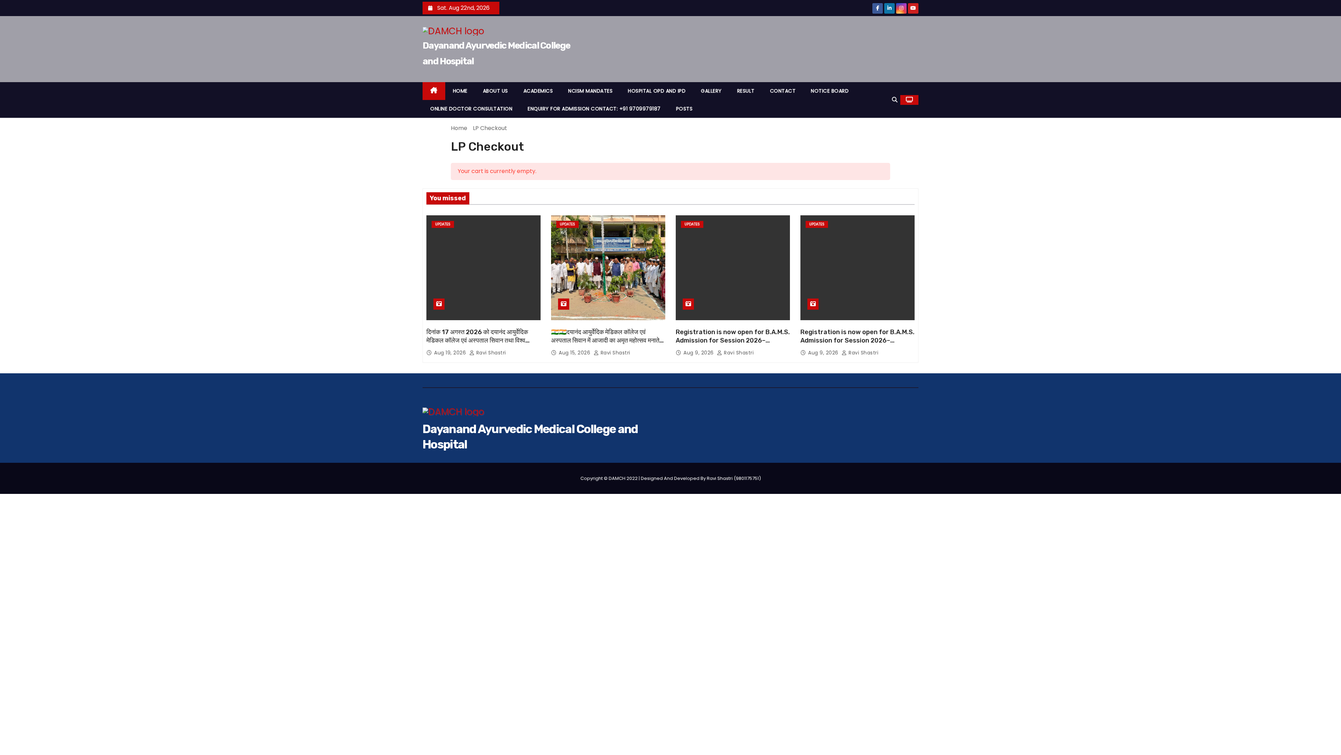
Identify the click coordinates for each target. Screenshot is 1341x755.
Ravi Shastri (490, 352)
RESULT (746, 90)
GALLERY (711, 90)
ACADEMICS (538, 90)
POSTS (684, 108)
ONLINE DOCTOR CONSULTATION (471, 108)
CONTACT (783, 90)
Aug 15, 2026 (575, 352)
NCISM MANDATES (590, 90)
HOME (460, 90)
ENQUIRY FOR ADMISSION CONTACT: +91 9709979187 (594, 108)
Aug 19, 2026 (451, 352)
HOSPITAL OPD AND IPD (657, 90)
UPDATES (442, 224)
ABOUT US (495, 90)
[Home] (434, 91)
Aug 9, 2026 (699, 352)
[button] (894, 100)
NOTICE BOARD (830, 90)
